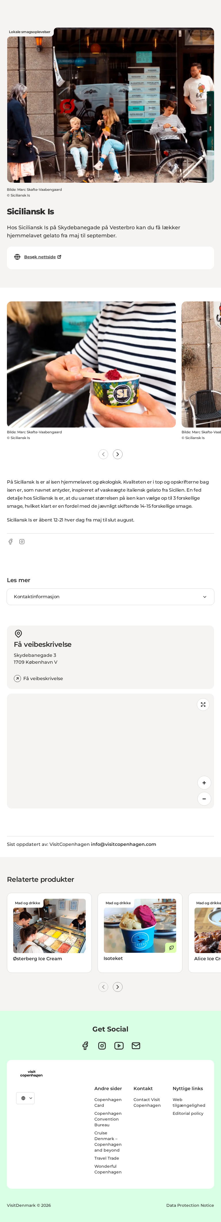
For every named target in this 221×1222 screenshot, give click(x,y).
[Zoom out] (204, 799)
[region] (110, 751)
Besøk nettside (40, 256)
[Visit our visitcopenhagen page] (85, 1046)
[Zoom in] (204, 783)
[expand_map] (203, 704)
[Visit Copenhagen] (31, 1073)
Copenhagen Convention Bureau (108, 1119)
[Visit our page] (102, 1046)
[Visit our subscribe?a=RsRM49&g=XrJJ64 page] (136, 1046)
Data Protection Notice (190, 1205)
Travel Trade (106, 1158)
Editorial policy (188, 1113)
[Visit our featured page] (119, 1046)
